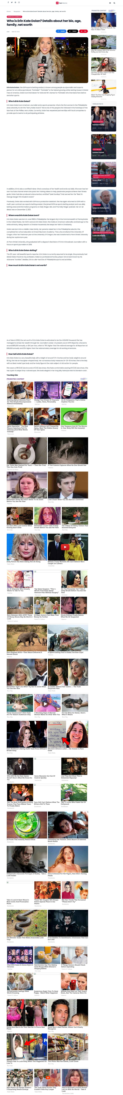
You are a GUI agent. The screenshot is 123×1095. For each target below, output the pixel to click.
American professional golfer (103, 232)
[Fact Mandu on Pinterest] (15, 2)
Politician (96, 205)
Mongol (95, 183)
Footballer (97, 149)
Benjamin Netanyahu (100, 208)
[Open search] (114, 3)
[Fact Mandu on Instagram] (18, 2)
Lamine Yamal (98, 152)
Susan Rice (96, 180)
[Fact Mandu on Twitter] (11, 2)
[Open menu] (110, 3)
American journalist (14, 16)
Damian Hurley (98, 125)
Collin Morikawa (98, 236)
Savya (94, 155)
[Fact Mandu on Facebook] (8, 2)
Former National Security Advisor (101, 176)
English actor (98, 121)
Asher (94, 128)
